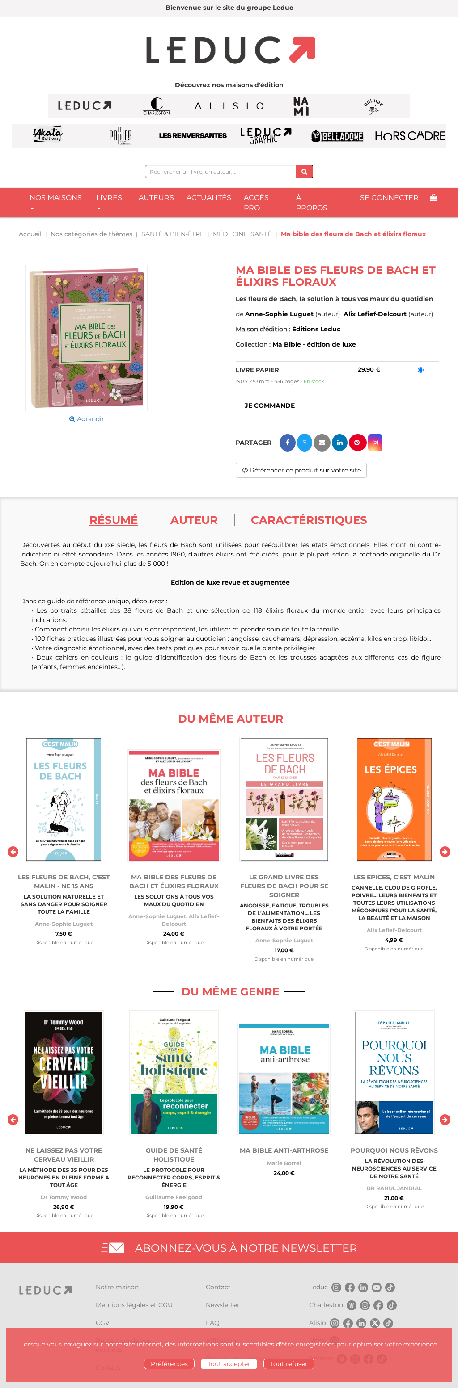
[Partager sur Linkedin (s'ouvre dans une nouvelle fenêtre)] (340, 442)
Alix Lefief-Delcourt (375, 314)
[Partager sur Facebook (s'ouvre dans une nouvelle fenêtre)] (288, 443)
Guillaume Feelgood (173, 1197)
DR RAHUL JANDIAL (394, 1188)
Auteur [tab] (194, 520)
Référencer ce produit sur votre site (304, 470)
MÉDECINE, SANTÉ (242, 234)
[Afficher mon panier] (433, 198)
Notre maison (117, 1287)
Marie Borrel (284, 1163)
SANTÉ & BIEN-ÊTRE (172, 234)
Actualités (209, 197)
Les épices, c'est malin (394, 877)
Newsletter (223, 1305)
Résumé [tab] (113, 520)
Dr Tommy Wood (64, 1197)
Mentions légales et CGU (134, 1305)
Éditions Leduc (316, 329)
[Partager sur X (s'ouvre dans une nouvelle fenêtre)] (304, 443)
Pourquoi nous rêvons (394, 1150)
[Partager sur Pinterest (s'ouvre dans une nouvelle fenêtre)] (358, 442)
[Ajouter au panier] (269, 405)
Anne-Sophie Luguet (279, 314)
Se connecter (389, 197)
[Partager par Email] (322, 443)
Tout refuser (289, 1364)
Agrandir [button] (89, 419)
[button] (86, 338)
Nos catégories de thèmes (91, 234)
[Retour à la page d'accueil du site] (229, 50)
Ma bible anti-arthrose (284, 1150)
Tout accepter (229, 1364)
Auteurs (156, 197)
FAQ (213, 1323)
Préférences (169, 1364)
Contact (218, 1287)
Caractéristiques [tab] (309, 520)
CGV (103, 1323)
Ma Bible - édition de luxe (314, 344)
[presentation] (13, 851)
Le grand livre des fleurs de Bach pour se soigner (284, 886)
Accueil (30, 234)
